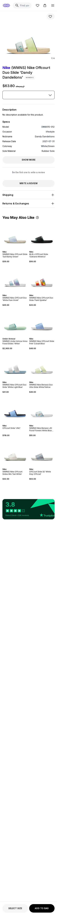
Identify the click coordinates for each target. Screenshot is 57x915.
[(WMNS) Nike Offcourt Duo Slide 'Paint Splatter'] (42, 278)
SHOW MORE (28, 159)
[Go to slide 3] (42, 292)
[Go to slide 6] (18, 379)
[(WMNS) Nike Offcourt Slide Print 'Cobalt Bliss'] (42, 322)
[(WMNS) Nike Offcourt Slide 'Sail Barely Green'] (15, 235)
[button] (37, 217)
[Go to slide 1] (13, 292)
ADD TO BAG (42, 908)
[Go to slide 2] (14, 292)
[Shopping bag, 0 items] (44, 5)
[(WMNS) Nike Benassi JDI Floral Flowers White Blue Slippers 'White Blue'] (42, 409)
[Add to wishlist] (51, 16)
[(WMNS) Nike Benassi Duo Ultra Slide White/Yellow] (42, 365)
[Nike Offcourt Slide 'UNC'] (15, 409)
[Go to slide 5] (17, 466)
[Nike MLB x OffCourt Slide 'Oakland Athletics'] (42, 235)
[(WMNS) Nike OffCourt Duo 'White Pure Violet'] (15, 278)
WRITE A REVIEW (28, 183)
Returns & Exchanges (15, 203)
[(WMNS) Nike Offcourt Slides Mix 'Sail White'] (15, 452)
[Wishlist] (37, 5)
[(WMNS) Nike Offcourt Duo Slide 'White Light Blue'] (15, 365)
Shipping (7, 194)
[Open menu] (53, 5)
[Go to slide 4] (43, 292)
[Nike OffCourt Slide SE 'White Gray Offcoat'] (42, 452)
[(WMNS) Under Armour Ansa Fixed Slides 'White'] (15, 322)
